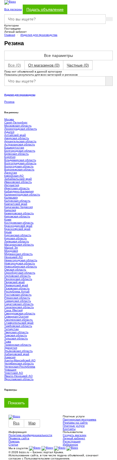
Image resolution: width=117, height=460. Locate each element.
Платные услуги (74, 425)
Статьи (13, 444)
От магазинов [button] (44, 65)
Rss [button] (16, 423)
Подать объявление (45, 9)
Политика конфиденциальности (30, 435)
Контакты (69, 428)
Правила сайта (19, 438)
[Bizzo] (14, 416)
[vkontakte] (35, 448)
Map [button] (31, 423)
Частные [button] (78, 65)
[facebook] (72, 448)
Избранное (70, 444)
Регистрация (71, 441)
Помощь (14, 441)
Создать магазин (74, 435)
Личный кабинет (74, 438)
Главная (9, 34)
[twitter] (60, 448)
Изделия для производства (38, 34)
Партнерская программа (79, 419)
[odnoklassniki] (47, 448)
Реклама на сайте (75, 422)
